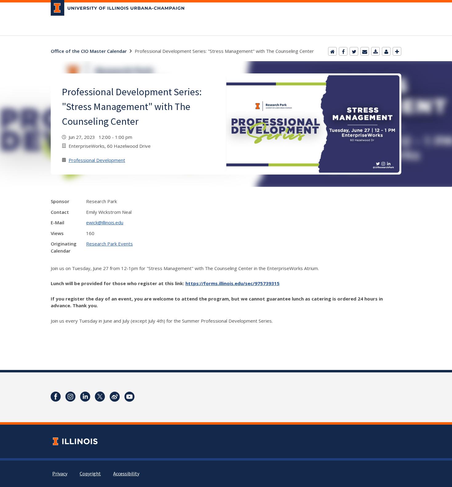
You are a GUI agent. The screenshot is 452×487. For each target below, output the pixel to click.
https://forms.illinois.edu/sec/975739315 (232, 283)
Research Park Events (109, 244)
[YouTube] (129, 396)
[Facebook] (343, 51)
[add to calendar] (375, 51)
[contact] (386, 51)
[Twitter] (354, 51)
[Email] (364, 51)
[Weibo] (114, 396)
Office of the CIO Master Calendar (89, 51)
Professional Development (97, 160)
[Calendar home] (332, 51)
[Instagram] (70, 396)
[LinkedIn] (85, 396)
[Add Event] (397, 51)
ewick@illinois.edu (104, 222)
